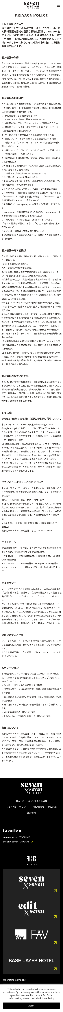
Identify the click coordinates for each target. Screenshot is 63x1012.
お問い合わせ (37, 807)
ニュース (20, 801)
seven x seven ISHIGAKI (16, 841)
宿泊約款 (52, 807)
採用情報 (31, 812)
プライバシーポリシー (17, 807)
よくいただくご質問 (37, 801)
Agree (31, 1005)
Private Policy (47, 998)
